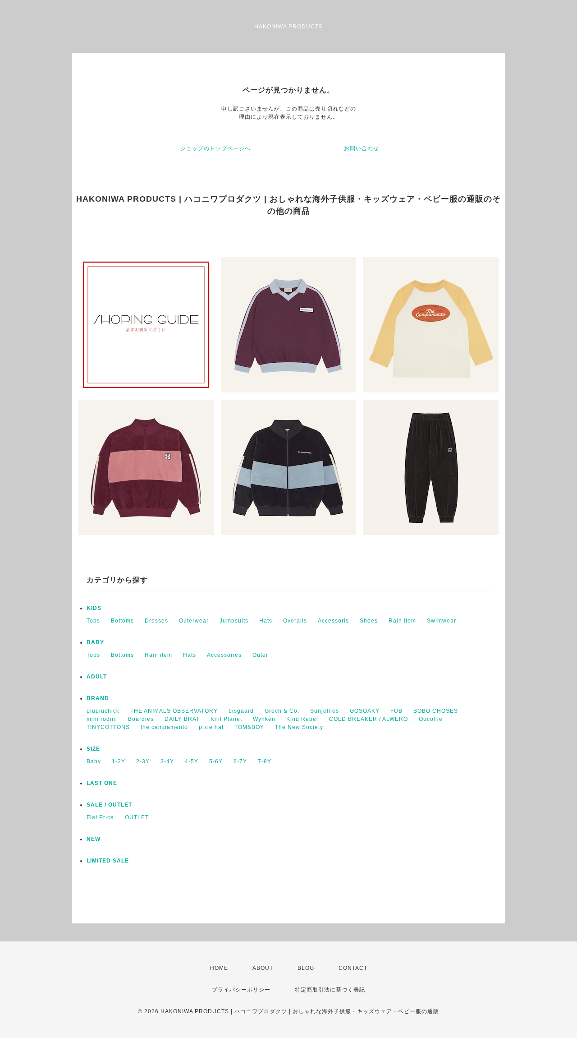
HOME (219, 968)
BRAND (98, 698)
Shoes (369, 621)
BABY (95, 642)
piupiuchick (103, 711)
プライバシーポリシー (241, 990)
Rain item (402, 621)
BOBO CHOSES (435, 711)
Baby (94, 761)
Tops (93, 621)
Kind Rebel (302, 719)
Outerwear (194, 621)
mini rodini (102, 719)
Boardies (141, 719)
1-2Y (118, 761)
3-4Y (167, 761)
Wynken (264, 719)
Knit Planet (226, 719)
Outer (260, 655)
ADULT (97, 677)
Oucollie (431, 719)
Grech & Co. (282, 711)
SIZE (93, 749)
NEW (94, 839)
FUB (396, 711)
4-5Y (191, 761)
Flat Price (100, 817)
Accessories (224, 655)
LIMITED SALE (108, 861)
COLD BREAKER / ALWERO (368, 719)
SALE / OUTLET (109, 805)
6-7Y (240, 761)
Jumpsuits (234, 621)
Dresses (156, 621)
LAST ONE (102, 783)
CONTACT (353, 968)
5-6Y (216, 761)
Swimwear (441, 621)
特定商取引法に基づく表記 (330, 990)
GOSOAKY (365, 711)
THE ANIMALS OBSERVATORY (174, 711)
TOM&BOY (249, 727)
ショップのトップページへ (215, 148)
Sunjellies (324, 711)
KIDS (94, 608)
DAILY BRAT (182, 719)
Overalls (295, 621)
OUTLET (137, 817)
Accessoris (333, 621)
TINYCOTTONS (108, 727)
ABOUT (262, 968)
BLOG (306, 968)
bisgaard (241, 711)
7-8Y (264, 761)
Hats (265, 621)
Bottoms (122, 621)
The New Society (299, 727)
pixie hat (211, 727)
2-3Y (143, 761)
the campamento (164, 727)
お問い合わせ (361, 148)
